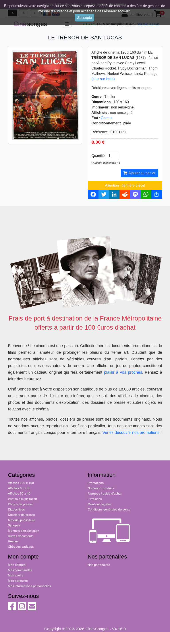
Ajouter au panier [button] (141, 173)
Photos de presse (20, 504)
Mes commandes (20, 570)
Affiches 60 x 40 (19, 493)
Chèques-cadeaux (21, 546)
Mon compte (16, 564)
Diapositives (16, 509)
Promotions (96, 483)
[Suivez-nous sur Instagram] (22, 608)
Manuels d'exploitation (23, 530)
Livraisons (95, 499)
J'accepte (84, 17)
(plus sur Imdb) (103, 79)
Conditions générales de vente (109, 509)
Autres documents (20, 536)
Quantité (98, 156)
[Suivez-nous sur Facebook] (12, 608)
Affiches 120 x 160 (21, 483)
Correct (106, 118)
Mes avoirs (15, 575)
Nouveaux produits (101, 488)
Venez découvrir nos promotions (130, 432)
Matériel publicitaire (21, 520)
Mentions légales (99, 504)
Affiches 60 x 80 (19, 488)
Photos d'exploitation (22, 499)
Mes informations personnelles (29, 586)
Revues (13, 541)
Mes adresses (18, 580)
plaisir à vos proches (123, 372)
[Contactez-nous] (32, 608)
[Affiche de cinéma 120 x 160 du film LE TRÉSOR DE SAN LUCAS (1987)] (45, 95)
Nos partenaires (99, 564)
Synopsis (14, 525)
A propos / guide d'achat (105, 493)
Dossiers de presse (21, 514)
